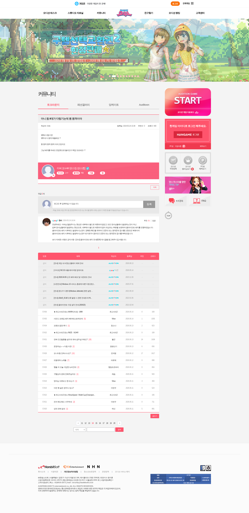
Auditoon (144, 104)
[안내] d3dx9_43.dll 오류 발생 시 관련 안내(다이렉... (73, 298)
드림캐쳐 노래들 (61, 360)
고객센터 (200, 13)
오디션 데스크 (50, 13)
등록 (149, 204)
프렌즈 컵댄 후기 (62, 326)
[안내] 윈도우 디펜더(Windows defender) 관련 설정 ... (73, 291)
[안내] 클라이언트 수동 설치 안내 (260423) (69, 305)
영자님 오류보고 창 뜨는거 (65, 381)
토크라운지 (53, 104)
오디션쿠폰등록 (173, 167)
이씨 (48, 126)
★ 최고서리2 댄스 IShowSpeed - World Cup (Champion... (74, 395)
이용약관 (54, 472)
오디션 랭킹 (174, 13)
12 (85, 423)
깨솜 (113, 374)
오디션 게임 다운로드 (188, 112)
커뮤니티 (101, 13)
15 (96, 423)
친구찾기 (148, 13)
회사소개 (41, 472)
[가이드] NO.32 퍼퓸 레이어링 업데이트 (68, 270)
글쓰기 (154, 416)
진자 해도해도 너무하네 (64, 402)
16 (100, 423)
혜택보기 (203, 146)
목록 (154, 187)
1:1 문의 (176, 201)
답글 (153, 221)
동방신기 (113, 346)
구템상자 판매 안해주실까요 (66, 374)
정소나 (113, 326)
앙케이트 (114, 104)
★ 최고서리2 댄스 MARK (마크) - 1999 (68, 312)
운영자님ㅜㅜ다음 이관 (64, 346)
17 (103, 423)
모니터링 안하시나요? (64, 353)
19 (111, 423)
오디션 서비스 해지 (122, 472)
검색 (119, 430)
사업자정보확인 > (107, 480)
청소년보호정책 (90, 472)
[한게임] (62, 3)
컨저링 (113, 353)
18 (107, 423)
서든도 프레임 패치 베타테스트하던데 (70, 319)
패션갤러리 (83, 104)
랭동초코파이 (113, 367)
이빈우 (113, 388)
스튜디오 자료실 (75, 13)
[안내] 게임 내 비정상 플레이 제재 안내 (68, 263)
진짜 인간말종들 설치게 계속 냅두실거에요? (72, 339)
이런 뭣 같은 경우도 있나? (64, 388)
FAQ (200, 201)
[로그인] (175, 3)
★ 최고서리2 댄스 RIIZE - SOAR (66, 332)
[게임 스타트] (188, 98)
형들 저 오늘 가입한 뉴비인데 (66, 367)
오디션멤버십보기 (186, 167)
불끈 (113, 339)
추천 (145, 221)
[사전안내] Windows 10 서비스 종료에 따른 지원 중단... (74, 284)
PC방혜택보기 (202, 167)
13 (89, 423)
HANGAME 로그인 (188, 134)
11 (82, 423)
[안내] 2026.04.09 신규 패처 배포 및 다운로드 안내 (72, 277)
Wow (113, 319)
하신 (113, 409)
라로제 (113, 360)
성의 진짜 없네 (61, 409)
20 (114, 423)
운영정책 (105, 472)
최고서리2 (113, 312)
